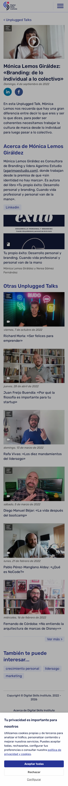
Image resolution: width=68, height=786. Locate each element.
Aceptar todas (34, 764)
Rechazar (34, 772)
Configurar (34, 779)
